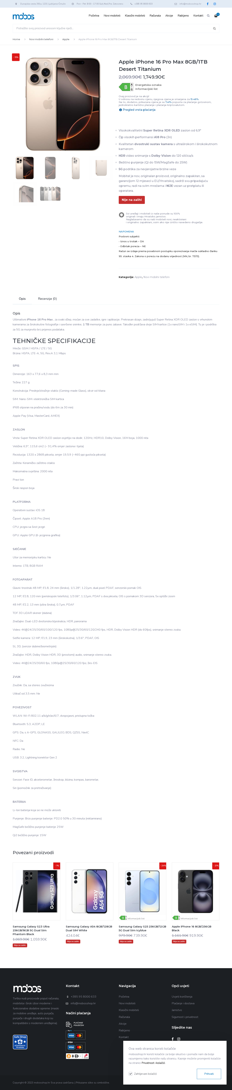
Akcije (169, 16)
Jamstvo (177, 1010)
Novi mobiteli (112, 16)
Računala (155, 16)
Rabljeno (183, 16)
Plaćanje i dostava (183, 1003)
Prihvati (209, 1074)
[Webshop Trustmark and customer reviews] (20, 1042)
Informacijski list (146, 89)
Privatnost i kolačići (153, 1063)
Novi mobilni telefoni (41, 39)
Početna (94, 16)
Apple (65, 39)
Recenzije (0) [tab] (47, 299)
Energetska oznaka (148, 85)
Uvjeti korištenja (182, 997)
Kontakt (198, 16)
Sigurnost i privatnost (185, 1017)
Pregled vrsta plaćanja (139, 109)
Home (16, 39)
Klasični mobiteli (135, 16)
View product (36, 898)
